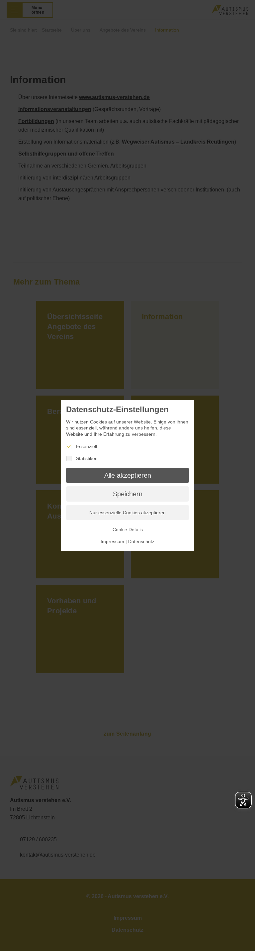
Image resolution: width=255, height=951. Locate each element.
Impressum (112, 541)
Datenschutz (141, 541)
